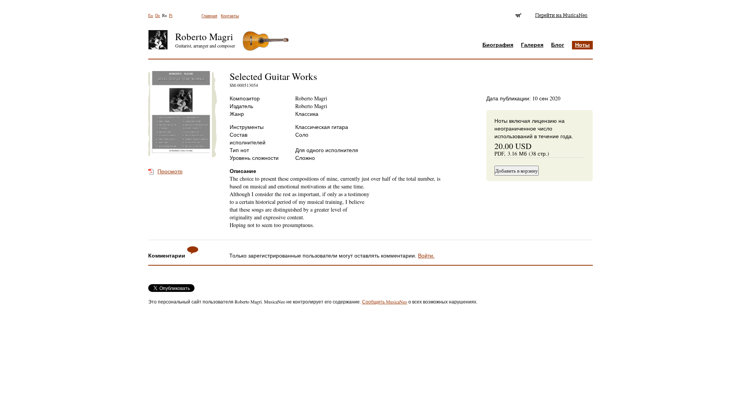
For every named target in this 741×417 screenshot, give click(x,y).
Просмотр (170, 171)
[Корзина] (519, 15)
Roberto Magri (204, 36)
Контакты (230, 16)
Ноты (582, 45)
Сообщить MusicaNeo (384, 301)
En (150, 15)
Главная (209, 16)
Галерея (532, 45)
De (157, 15)
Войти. (426, 255)
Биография (497, 45)
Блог (557, 45)
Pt (171, 15)
